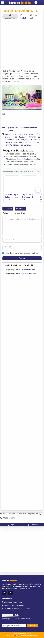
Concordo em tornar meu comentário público (21, 253)
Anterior (8, 208)
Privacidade (22, 634)
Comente (34, 525)
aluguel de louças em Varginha (19, 134)
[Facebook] (4, 593)
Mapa (12, 525)
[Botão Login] (35, 2)
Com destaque (17, 609)
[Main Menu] (2, 2)
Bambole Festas (28, 270)
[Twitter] (10, 593)
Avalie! (23, 18)
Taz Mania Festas (28, 274)
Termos (14, 634)
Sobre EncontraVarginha (13, 602)
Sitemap (29, 634)
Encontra (20, 2)
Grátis (28, 609)
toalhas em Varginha (22, 145)
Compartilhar (10, 18)
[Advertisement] (22, 45)
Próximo (19, 208)
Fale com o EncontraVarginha (14, 605)
